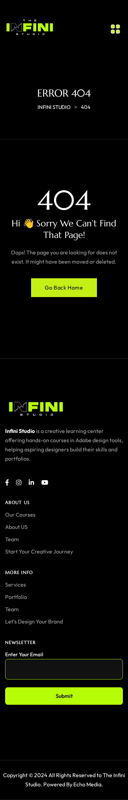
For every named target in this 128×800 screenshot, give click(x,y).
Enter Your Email (24, 654)
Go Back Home (64, 287)
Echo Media (87, 784)
